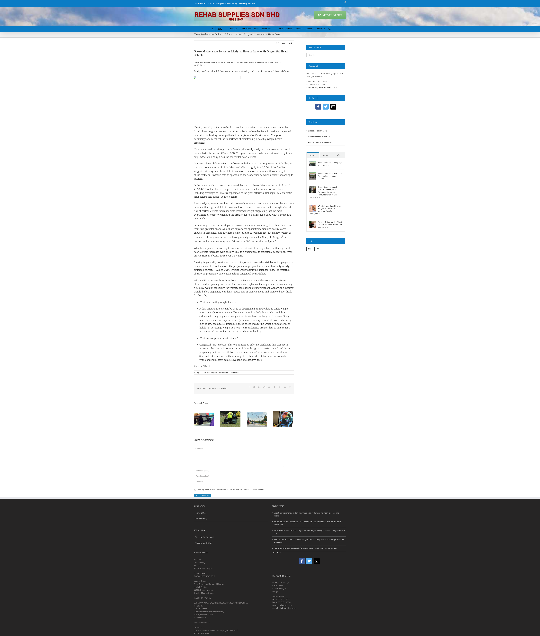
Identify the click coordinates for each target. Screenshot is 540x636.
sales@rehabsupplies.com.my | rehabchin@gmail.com (235, 4)
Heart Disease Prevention (319, 136)
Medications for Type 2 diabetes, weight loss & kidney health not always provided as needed (309, 551)
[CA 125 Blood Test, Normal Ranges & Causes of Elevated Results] (312, 206)
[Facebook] (318, 107)
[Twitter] (326, 107)
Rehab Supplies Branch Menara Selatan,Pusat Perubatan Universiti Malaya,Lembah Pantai (327, 191)
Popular (313, 155)
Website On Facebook (204, 548)
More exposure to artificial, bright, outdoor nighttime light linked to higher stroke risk (309, 543)
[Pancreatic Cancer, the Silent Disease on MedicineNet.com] (312, 222)
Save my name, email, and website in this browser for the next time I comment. (231, 500)
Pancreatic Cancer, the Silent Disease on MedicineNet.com (330, 223)
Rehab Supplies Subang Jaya (330, 162)
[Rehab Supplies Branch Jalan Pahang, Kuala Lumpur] (312, 173)
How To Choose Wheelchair (319, 142)
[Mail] (333, 107)
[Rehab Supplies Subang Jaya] (312, 162)
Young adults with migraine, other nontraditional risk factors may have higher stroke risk (307, 534)
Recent (325, 155)
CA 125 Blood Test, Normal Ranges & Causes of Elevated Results (329, 208)
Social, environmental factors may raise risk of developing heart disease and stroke (306, 525)
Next (290, 43)
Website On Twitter (203, 553)
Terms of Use (200, 523)
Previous (281, 43)
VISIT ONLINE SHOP (333, 15)
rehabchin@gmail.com (282, 616)
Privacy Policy (201, 529)
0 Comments (234, 372)
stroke (319, 249)
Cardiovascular (223, 372)
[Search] (329, 28)
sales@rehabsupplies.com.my (325, 87)
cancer (310, 249)
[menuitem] (219, 29)
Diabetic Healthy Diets (317, 131)
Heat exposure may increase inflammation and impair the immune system (305, 559)
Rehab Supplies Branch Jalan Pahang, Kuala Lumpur (330, 174)
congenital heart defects (218, 359)
